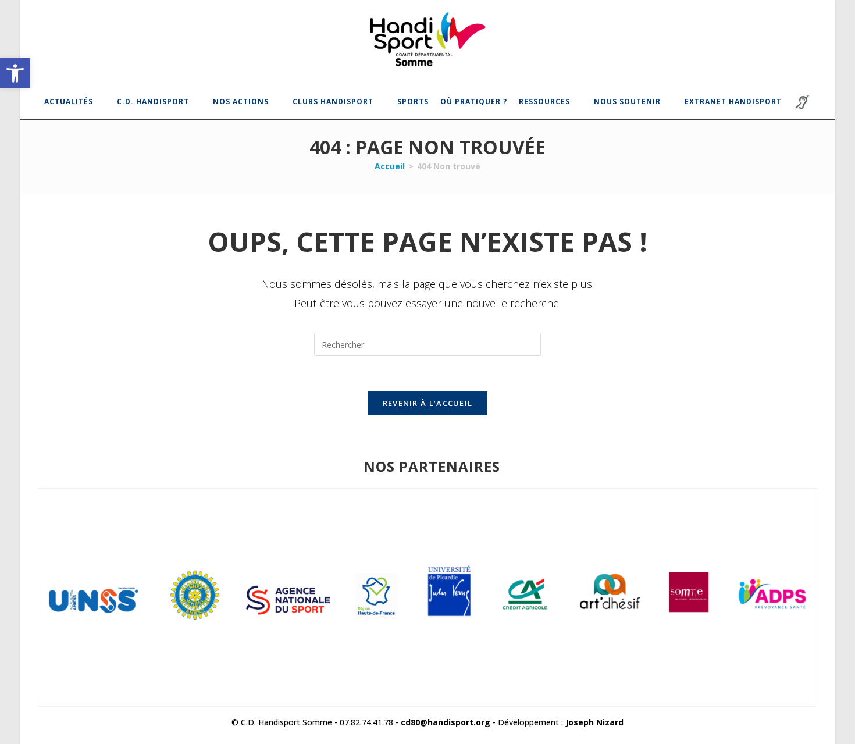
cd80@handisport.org (445, 722)
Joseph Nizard (594, 722)
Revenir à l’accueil (428, 403)
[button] (15, 73)
